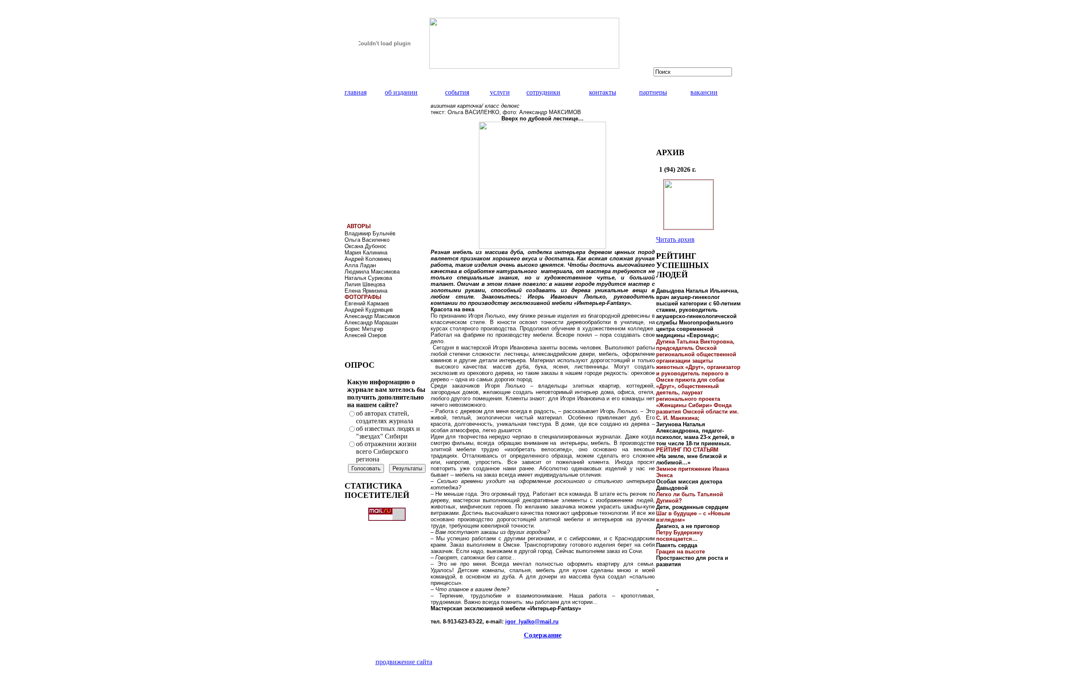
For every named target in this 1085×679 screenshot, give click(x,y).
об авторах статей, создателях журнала (384, 417)
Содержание (543, 635)
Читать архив (675, 239)
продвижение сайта (404, 661)
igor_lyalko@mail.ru (532, 621)
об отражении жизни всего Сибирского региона (386, 451)
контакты (602, 92)
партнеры (653, 92)
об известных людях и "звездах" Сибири (388, 432)
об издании (401, 92)
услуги (500, 92)
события (457, 92)
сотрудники (543, 92)
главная (356, 92)
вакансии (704, 92)
